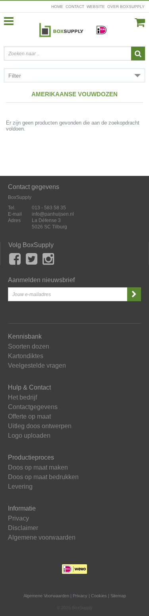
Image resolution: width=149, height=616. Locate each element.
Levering (20, 486)
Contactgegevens (33, 407)
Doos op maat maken (38, 467)
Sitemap (118, 595)
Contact (75, 6)
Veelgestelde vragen (37, 365)
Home (57, 6)
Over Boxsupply (126, 6)
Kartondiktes (25, 356)
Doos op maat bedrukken (43, 477)
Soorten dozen (28, 346)
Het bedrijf (22, 397)
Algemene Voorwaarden (46, 595)
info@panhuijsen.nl (53, 214)
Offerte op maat (29, 416)
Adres (14, 220)
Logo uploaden (29, 436)
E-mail (15, 214)
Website (96, 6)
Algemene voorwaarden (41, 537)
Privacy (18, 518)
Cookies (99, 595)
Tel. (11, 208)
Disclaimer (23, 528)
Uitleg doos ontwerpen (40, 426)
